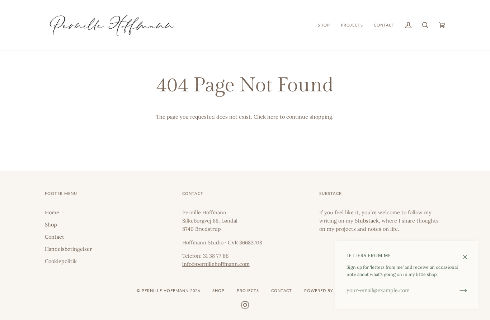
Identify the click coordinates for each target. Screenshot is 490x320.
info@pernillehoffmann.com (216, 264)
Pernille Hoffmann (166, 290)
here (272, 116)
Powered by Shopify (329, 290)
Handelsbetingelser (68, 248)
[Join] (457, 290)
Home (52, 212)
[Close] (468, 253)
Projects (248, 290)
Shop (51, 224)
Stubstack (367, 220)
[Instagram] (245, 304)
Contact (54, 236)
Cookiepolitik (61, 261)
